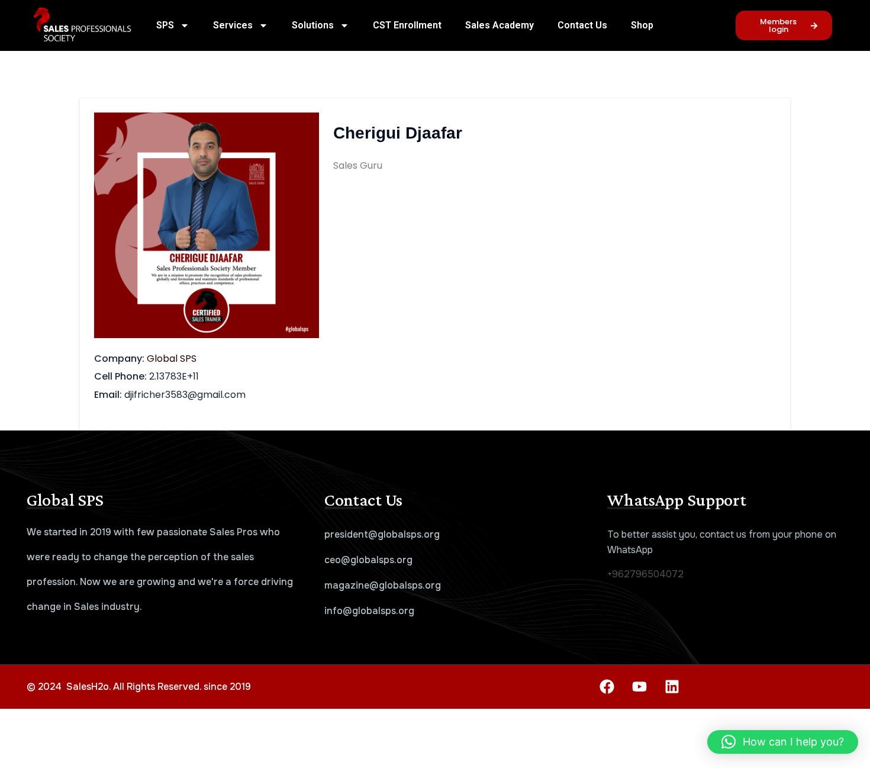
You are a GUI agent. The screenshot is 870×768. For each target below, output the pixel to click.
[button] (782, 742)
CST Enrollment (407, 25)
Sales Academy (499, 25)
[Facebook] (606, 687)
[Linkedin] (672, 687)
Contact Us (582, 25)
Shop (642, 25)
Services (233, 25)
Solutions (313, 25)
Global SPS (171, 359)
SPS (165, 25)
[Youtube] (639, 687)
